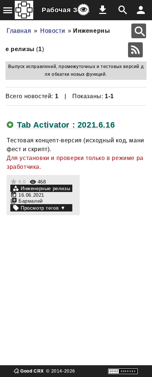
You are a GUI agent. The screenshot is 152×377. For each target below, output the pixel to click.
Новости (52, 31)
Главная (19, 31)
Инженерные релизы (45, 188)
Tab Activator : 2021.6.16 (66, 124)
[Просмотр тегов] (41, 207)
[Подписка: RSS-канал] (135, 49)
